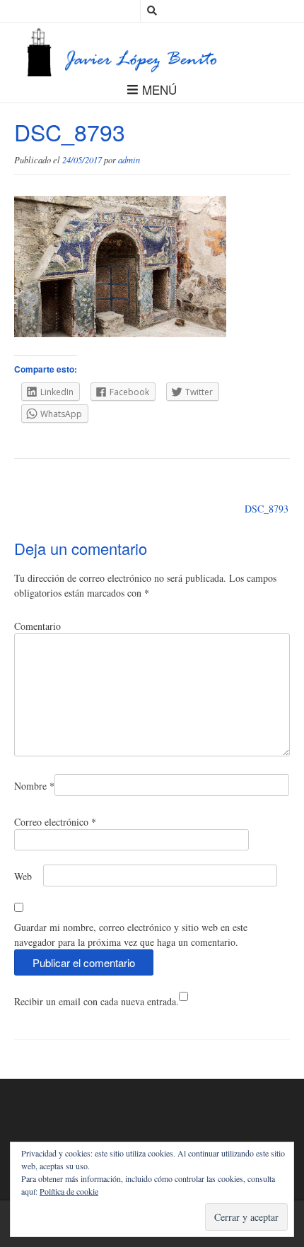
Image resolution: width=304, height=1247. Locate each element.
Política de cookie (69, 1191)
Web (23, 876)
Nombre (34, 785)
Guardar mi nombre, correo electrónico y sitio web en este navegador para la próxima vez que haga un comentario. (130, 934)
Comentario (37, 626)
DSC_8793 (266, 508)
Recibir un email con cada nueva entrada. (96, 1001)
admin (129, 159)
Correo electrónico (55, 822)
